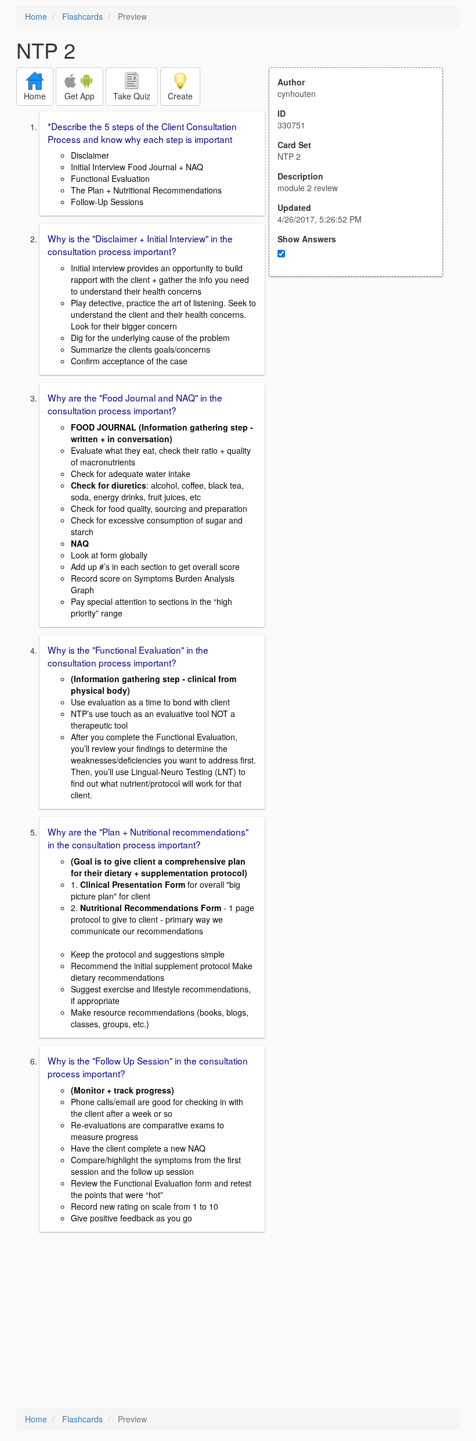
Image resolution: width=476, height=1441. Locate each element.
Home (36, 16)
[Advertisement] (362, 390)
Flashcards (82, 16)
